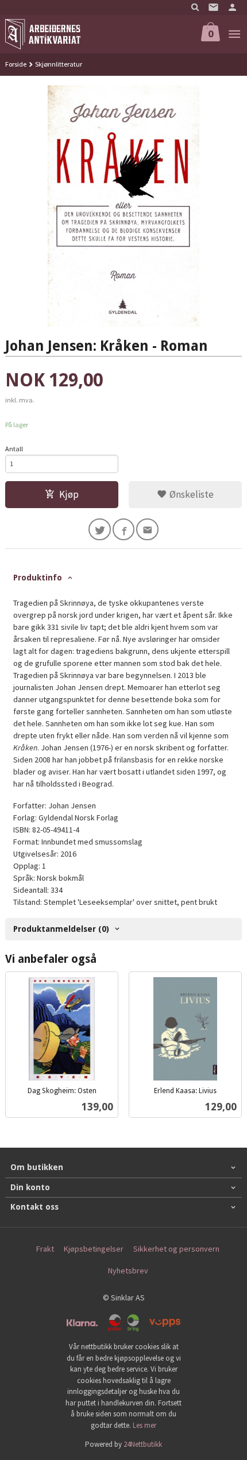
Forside (15, 64)
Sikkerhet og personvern (176, 1249)
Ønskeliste (190, 494)
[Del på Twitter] (99, 529)
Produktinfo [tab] (37, 577)
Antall (14, 448)
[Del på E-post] (147, 529)
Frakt (45, 1249)
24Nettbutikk (143, 1444)
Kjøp (69, 494)
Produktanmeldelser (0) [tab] (61, 929)
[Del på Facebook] (124, 529)
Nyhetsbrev (128, 1270)
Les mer (144, 1425)
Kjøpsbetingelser (94, 1249)
